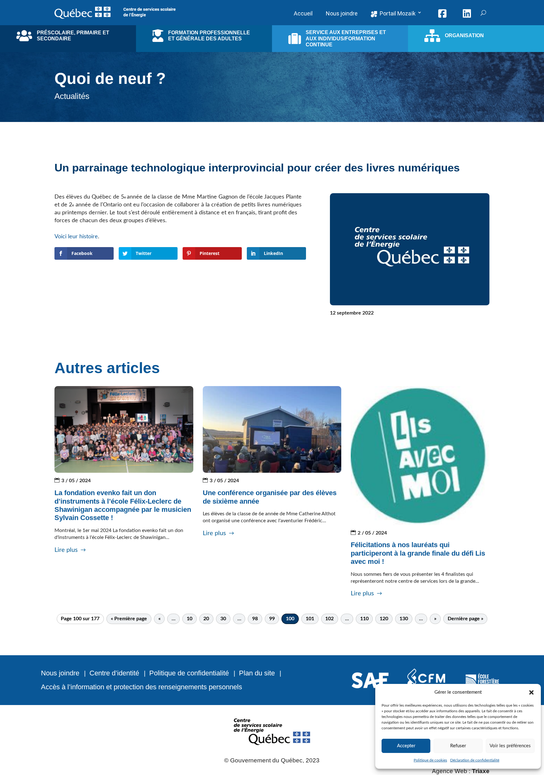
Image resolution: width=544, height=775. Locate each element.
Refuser (458, 745)
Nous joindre (60, 673)
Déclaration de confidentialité (474, 760)
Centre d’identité (114, 673)
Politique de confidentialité (189, 673)
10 (189, 618)
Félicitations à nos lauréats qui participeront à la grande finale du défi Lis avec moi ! (418, 553)
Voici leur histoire (76, 237)
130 (404, 618)
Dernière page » (465, 618)
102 (329, 618)
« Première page (129, 618)
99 (272, 618)
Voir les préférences (510, 745)
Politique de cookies (430, 760)
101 (310, 618)
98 (255, 618)
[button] (531, 692)
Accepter (406, 745)
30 (223, 618)
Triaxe (481, 771)
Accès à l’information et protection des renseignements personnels (141, 687)
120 (384, 618)
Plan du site (257, 673)
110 (364, 618)
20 (206, 618)
